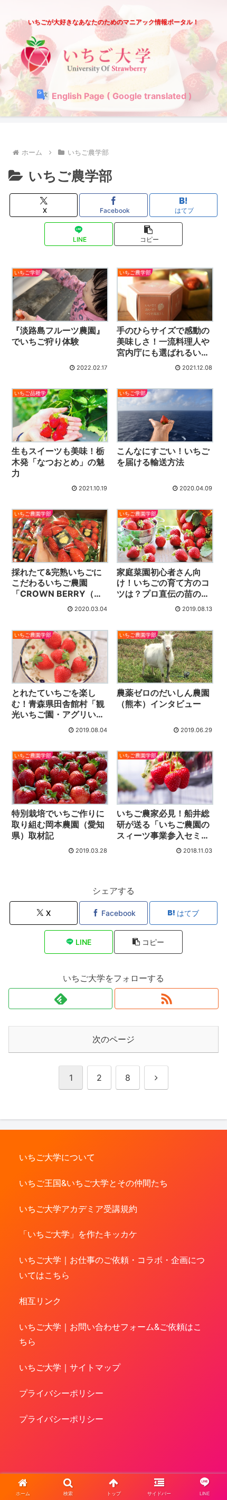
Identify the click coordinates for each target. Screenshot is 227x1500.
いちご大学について (57, 1157)
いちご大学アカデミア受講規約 (78, 1208)
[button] (148, 234)
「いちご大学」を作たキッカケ (78, 1234)
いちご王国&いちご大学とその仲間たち (93, 1183)
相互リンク (40, 1301)
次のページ (113, 1039)
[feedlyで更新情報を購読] (60, 998)
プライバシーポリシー (61, 1393)
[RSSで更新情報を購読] (167, 998)
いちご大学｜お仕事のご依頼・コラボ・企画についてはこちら (112, 1267)
